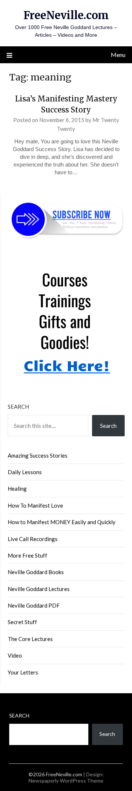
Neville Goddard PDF (34, 605)
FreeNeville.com (66, 15)
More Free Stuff (27, 555)
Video (15, 655)
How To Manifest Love (35, 505)
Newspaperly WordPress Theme (66, 780)
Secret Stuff (22, 622)
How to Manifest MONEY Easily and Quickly (61, 522)
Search (18, 406)
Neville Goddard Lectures (39, 589)
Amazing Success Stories (37, 455)
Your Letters (23, 672)
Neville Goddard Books (36, 572)
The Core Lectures (30, 639)
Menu (118, 54)
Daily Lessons (25, 472)
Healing (17, 488)
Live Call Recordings (33, 539)
